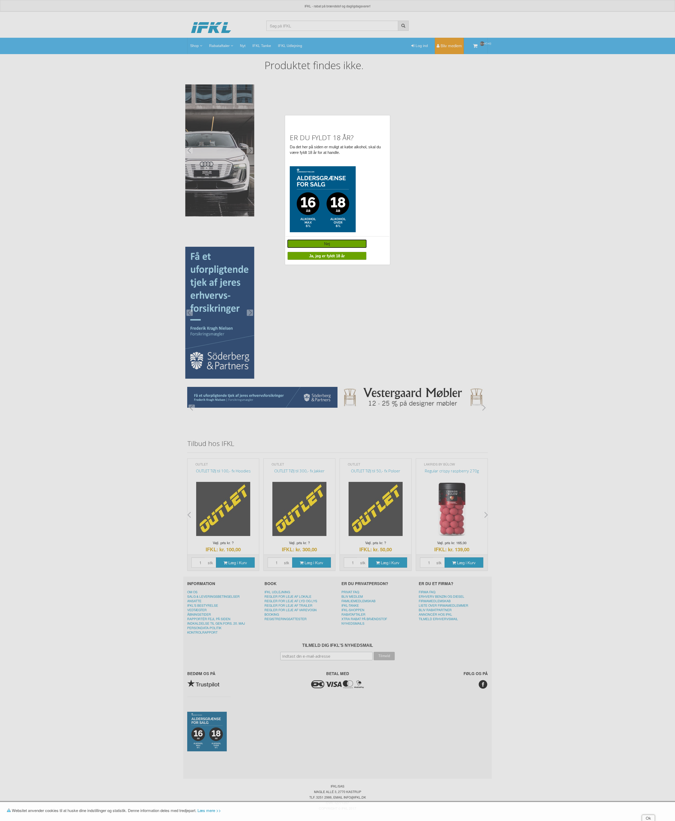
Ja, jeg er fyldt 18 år (327, 256)
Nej (327, 243)
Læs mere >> (209, 810)
